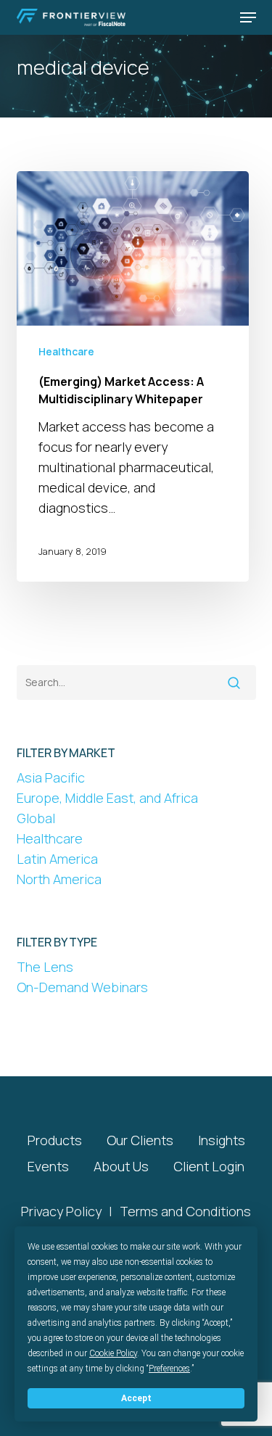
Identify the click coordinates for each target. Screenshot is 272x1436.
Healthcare (66, 351)
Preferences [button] (169, 1368)
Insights (221, 1140)
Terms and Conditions (185, 1211)
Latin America (57, 858)
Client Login (208, 1166)
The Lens (45, 966)
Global (36, 818)
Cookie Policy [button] (113, 1353)
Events (48, 1166)
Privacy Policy (61, 1211)
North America (59, 879)
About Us (121, 1166)
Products (55, 1140)
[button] (248, 17)
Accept (136, 1398)
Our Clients (140, 1140)
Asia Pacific (51, 777)
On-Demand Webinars (82, 987)
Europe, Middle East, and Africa (107, 797)
